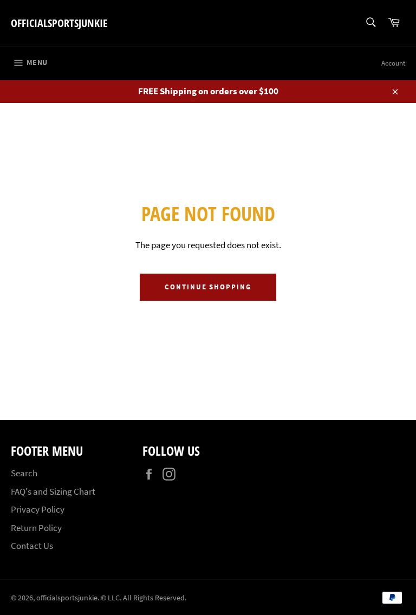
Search (24, 473)
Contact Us (32, 546)
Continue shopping (208, 287)
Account (393, 63)
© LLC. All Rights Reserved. (143, 598)
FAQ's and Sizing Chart (53, 491)
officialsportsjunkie (59, 23)
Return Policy (36, 528)
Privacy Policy (37, 509)
